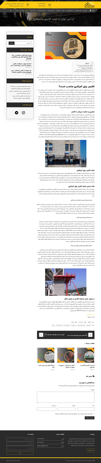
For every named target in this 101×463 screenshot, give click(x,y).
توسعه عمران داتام (57, 302)
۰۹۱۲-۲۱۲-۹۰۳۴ (42, 6)
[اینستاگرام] (93, 10)
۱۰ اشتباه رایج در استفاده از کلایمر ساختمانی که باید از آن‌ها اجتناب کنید (21, 64)
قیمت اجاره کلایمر (59, 325)
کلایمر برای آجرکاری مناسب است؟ (84, 65)
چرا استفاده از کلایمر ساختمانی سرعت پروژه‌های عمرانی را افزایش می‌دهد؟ (21, 71)
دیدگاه (92, 390)
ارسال (20, 453)
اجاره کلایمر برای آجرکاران (86, 68)
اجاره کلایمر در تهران (81, 325)
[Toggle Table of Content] (91, 63)
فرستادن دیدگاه (89, 418)
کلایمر (89, 81)
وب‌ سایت (54, 405)
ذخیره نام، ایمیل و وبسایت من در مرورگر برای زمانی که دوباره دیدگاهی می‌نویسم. (74, 414)
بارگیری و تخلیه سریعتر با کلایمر (85, 67)
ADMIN (89, 322)
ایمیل (73, 405)
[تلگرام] (90, 10)
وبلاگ (73, 322)
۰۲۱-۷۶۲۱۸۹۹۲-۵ (41, 4)
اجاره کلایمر (60, 134)
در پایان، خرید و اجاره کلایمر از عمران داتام (82, 71)
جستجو (11, 43)
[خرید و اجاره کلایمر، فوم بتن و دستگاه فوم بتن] (89, 4)
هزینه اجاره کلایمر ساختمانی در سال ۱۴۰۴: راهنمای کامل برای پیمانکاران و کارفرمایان (21, 57)
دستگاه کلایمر (67, 325)
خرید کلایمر (73, 325)
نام (93, 405)
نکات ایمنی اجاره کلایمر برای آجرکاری (83, 70)
